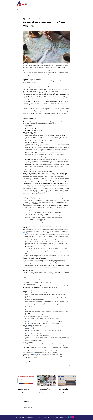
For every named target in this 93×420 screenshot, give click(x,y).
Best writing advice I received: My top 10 (65, 388)
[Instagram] (73, 417)
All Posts (18, 9)
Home (44, 417)
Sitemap (49, 417)
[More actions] (69, 18)
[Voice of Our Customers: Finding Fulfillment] (26, 380)
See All (74, 372)
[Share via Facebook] (23, 361)
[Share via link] (33, 361)
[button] (40, 5)
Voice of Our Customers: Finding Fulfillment (25, 388)
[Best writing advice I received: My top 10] (67, 380)
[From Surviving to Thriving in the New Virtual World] (46, 380)
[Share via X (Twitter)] (26, 361)
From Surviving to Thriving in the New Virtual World (44, 389)
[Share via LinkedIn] (29, 361)
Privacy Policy (55, 417)
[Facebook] (71, 417)
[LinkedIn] (68, 417)
